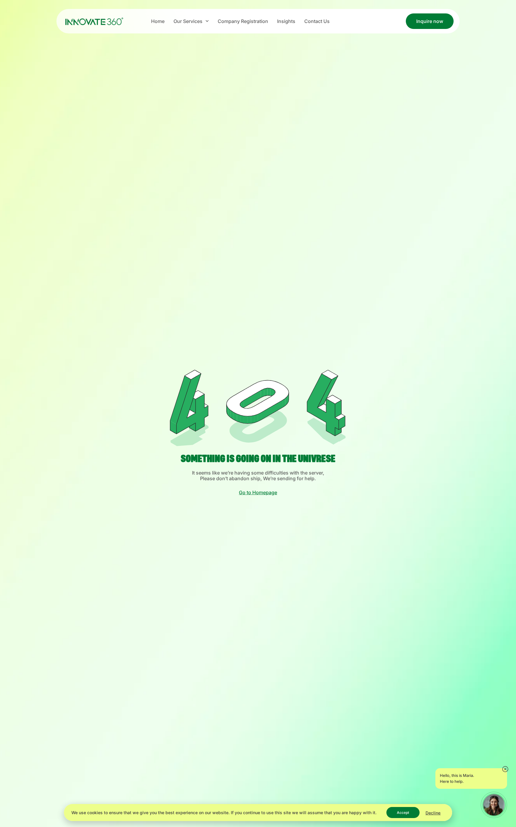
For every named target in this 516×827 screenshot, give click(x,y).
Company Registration (243, 21)
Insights (286, 21)
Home (158, 21)
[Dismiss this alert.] (505, 769)
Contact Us (317, 21)
